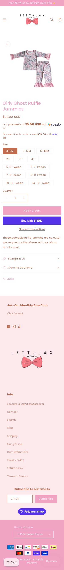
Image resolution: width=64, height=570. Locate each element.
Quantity (8, 191)
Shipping (12, 436)
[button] (4, 20)
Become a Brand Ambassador (25, 404)
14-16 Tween (41, 183)
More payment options (32, 229)
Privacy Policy (15, 460)
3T (20, 159)
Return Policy (15, 468)
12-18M (44, 151)
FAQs (10, 428)
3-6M (10, 151)
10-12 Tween (14, 183)
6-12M (27, 151)
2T (8, 159)
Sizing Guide (14, 444)
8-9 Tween (38, 175)
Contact (12, 412)
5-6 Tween (14, 167)
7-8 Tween (14, 175)
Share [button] (10, 279)
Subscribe (46, 499)
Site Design (39, 559)
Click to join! (15, 313)
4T (33, 159)
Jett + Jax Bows (21, 559)
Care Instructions (17, 452)
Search (11, 420)
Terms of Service (17, 476)
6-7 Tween (38, 167)
